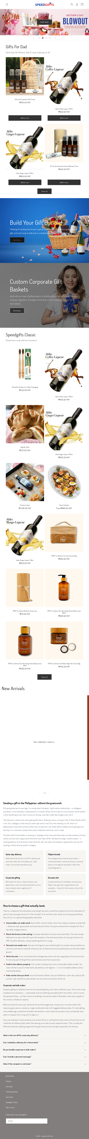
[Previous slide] (33, 38)
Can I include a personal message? (17, 1056)
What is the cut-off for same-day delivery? (20, 1035)
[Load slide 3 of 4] (46, 38)
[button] (7, 4)
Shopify (8, 1081)
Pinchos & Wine (25, 505)
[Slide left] (39, 793)
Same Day (9, 1086)
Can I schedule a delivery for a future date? (20, 1042)
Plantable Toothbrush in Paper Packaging (25, 387)
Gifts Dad (50, 1136)
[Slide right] (49, 793)
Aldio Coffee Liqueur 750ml (64, 109)
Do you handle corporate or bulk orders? (19, 1049)
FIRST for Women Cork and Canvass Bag (64, 556)
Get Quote (17, 310)
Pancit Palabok (64, 505)
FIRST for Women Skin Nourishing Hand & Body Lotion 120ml (25, 665)
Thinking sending (11, 1092)
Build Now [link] (17, 240)
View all (44, 191)
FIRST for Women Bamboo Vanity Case (25, 611)
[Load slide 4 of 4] (49, 38)
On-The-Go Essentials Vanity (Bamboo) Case (64, 166)
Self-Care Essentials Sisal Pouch (25, 99)
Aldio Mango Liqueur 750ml (25, 560)
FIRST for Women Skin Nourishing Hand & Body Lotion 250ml (64, 612)
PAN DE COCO (25, 447)
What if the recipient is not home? (17, 1064)
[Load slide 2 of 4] (42, 38)
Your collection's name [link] (43, 742)
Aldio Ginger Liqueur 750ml (24, 173)
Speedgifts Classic (12, 1102)
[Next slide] (55, 38)
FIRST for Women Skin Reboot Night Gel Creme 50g (64, 664)
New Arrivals (10, 1107)
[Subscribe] (44, 1121)
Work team (9, 1097)
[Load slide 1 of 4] (39, 38)
